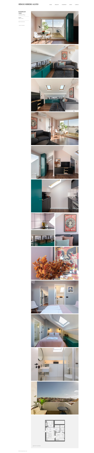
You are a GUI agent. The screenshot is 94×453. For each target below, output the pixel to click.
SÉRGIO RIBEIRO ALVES (28, 4)
